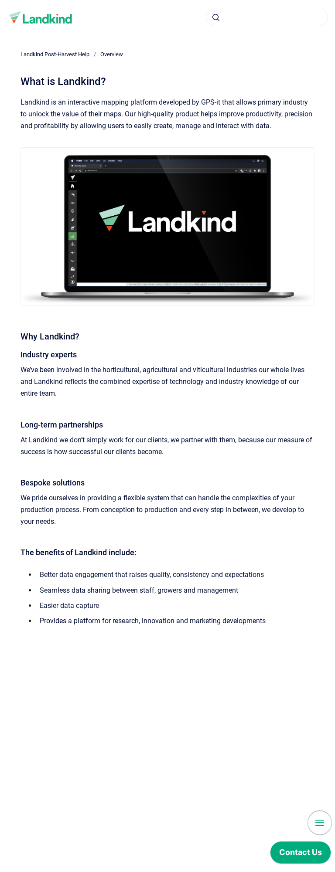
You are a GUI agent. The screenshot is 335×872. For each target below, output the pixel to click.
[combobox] (267, 17)
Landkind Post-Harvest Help (55, 54)
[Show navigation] (320, 823)
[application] (300, 854)
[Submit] (216, 17)
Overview (111, 54)
